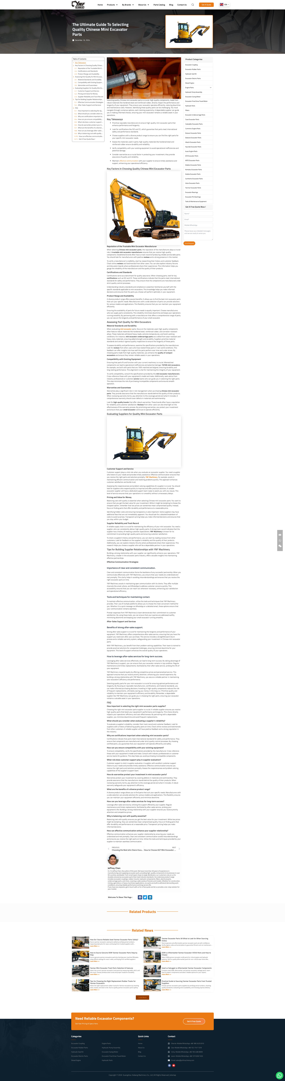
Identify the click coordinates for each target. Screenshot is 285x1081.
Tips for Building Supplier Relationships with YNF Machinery (89, 99)
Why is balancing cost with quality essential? (91, 133)
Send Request (189, 243)
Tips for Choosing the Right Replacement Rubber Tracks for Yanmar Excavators (113, 982)
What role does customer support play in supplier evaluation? (91, 122)
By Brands (126, 4)
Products (111, 4)
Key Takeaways (80, 63)
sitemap (173, 1075)
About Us (142, 4)
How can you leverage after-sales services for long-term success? (91, 131)
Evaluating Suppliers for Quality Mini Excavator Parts (89, 88)
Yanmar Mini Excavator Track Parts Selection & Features (111, 968)
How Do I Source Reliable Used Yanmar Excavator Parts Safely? (114, 939)
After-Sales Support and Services (89, 105)
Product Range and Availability (88, 74)
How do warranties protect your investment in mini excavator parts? (91, 125)
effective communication (128, 160)
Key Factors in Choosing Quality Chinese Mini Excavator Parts (89, 65)
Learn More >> (94, 946)
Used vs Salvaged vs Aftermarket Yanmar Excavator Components (187, 968)
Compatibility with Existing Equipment (91, 82)
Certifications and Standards (88, 71)
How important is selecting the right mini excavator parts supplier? (91, 111)
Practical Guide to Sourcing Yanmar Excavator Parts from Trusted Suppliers (187, 982)
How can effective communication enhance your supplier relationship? (91, 136)
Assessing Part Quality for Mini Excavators (89, 77)
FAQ (76, 108)
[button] (140, 897)
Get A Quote (206, 4)
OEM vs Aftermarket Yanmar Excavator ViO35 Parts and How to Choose (186, 953)
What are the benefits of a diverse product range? (91, 128)
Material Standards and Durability (89, 80)
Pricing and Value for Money (88, 94)
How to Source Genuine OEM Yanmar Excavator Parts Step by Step (113, 953)
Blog (171, 4)
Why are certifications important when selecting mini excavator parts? (91, 116)
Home (100, 4)
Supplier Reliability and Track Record (90, 97)
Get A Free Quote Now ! (87, 139)
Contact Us (182, 4)
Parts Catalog (159, 4)
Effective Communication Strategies (90, 102)
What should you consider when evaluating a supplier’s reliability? (91, 114)
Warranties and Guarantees (87, 85)
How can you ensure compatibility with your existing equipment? (91, 119)
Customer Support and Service (88, 91)
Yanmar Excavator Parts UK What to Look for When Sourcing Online (185, 939)
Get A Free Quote (194, 1021)
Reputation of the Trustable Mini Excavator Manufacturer (91, 68)
